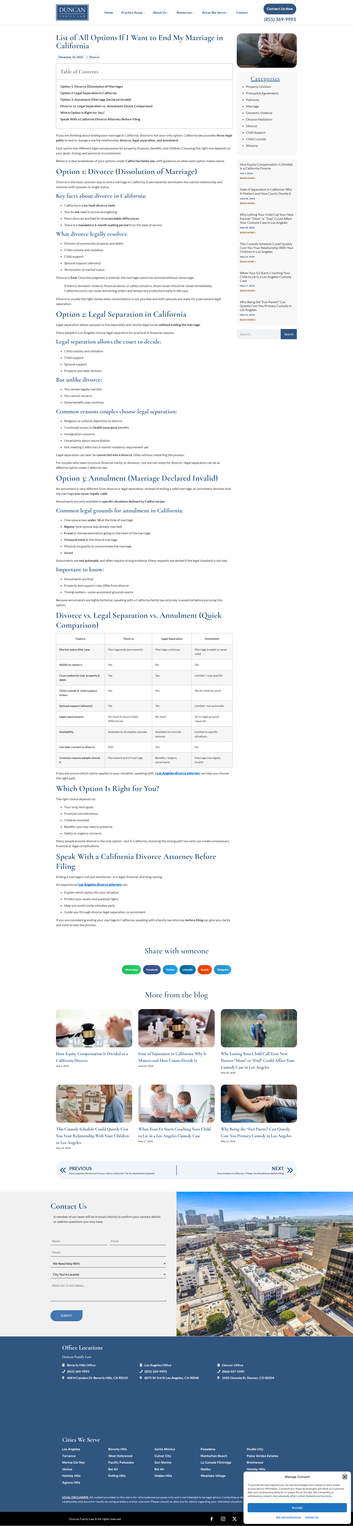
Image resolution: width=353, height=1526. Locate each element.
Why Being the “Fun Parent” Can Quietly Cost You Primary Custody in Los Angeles (266, 306)
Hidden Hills (163, 1476)
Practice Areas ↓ (133, 12)
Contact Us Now (280, 9)
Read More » (248, 178)
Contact (242, 12)
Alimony (252, 145)
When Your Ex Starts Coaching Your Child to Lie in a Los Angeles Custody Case (265, 277)
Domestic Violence (259, 113)
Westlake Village (213, 1476)
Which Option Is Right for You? (82, 112)
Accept (297, 1508)
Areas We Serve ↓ (215, 12)
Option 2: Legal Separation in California (88, 93)
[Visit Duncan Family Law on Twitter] (234, 1519)
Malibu (206, 1469)
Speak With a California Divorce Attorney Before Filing (100, 119)
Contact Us (311, 1517)
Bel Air (113, 1469)
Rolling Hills (116, 1476)
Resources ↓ (185, 12)
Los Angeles (71, 1449)
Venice (67, 1469)
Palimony (252, 100)
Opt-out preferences (288, 1517)
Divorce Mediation (259, 119)
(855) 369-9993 (280, 19)
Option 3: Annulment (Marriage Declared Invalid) (95, 99)
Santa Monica (164, 1449)
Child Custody (256, 139)
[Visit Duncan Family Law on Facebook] (212, 1519)
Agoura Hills (71, 1482)
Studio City (255, 1449)
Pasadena (208, 1449)
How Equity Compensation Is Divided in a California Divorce (266, 166)
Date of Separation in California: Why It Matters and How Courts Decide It (266, 191)
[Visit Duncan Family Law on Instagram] (223, 1519)
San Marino (162, 1462)
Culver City (162, 1456)
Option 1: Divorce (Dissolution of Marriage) (91, 86)
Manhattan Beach (214, 1456)
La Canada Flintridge (216, 1462)
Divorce (94, 57)
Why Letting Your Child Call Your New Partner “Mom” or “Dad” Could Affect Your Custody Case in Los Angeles (266, 218)
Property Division (258, 86)
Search (289, 334)
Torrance (69, 1456)
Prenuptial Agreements (262, 93)
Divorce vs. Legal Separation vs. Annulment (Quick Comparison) (106, 106)
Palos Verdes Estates (262, 1456)
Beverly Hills (117, 1449)
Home (108, 12)
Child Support (256, 132)
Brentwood (255, 1462)
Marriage (252, 106)
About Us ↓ (161, 12)
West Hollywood (120, 1456)
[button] (345, 1477)
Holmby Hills (256, 1469)
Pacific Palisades (121, 1462)
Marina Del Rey (73, 1462)
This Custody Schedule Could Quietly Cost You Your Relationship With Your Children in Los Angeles (267, 247)
